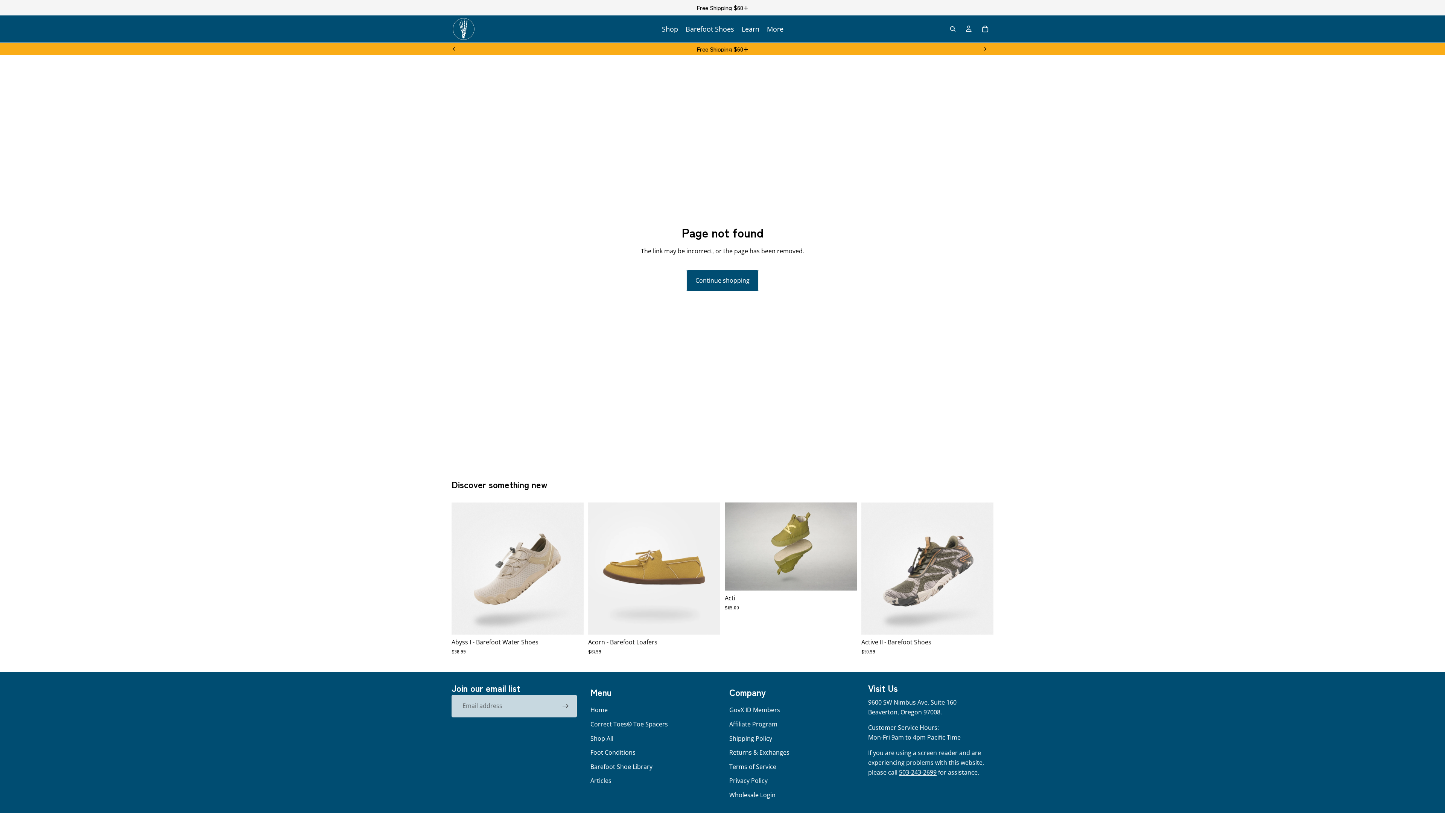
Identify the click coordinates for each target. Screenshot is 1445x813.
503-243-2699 (918, 772)
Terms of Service (752, 767)
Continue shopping (722, 280)
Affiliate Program (753, 724)
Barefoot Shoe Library (621, 767)
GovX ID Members (754, 710)
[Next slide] (985, 49)
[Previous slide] (454, 49)
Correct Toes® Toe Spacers (629, 724)
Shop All (601, 738)
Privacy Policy (748, 780)
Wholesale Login (752, 795)
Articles (600, 780)
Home (599, 710)
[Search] (953, 29)
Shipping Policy (750, 738)
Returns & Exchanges (759, 752)
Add (851, 579)
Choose (578, 622)
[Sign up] (565, 706)
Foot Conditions (613, 752)
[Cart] (985, 29)
